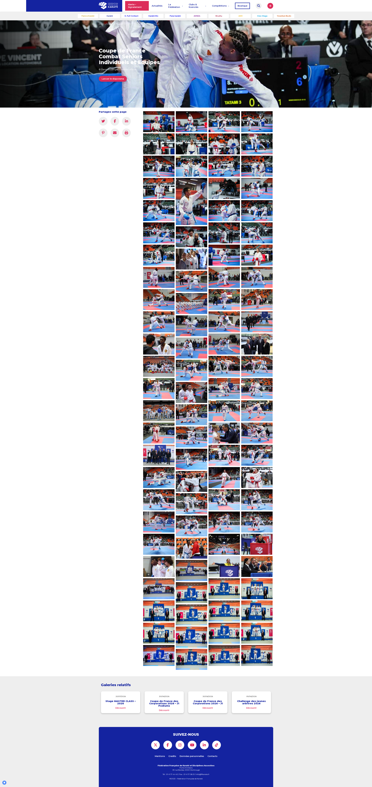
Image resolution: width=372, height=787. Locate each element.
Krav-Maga (262, 16)
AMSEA (197, 16)
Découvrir (120, 708)
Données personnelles (192, 756)
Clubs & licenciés (193, 5)
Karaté (110, 16)
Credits (172, 756)
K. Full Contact (131, 16)
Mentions (160, 756)
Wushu (218, 16)
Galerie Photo (111, 24)
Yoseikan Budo (284, 16)
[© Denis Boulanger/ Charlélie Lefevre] (257, 143)
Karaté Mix (153, 16)
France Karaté (88, 16)
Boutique (242, 6)
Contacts (212, 756)
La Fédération (174, 5)
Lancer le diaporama (113, 78)
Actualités (157, 6)
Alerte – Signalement (135, 5)
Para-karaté (175, 16)
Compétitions (219, 6)
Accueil (101, 24)
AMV (240, 16)
